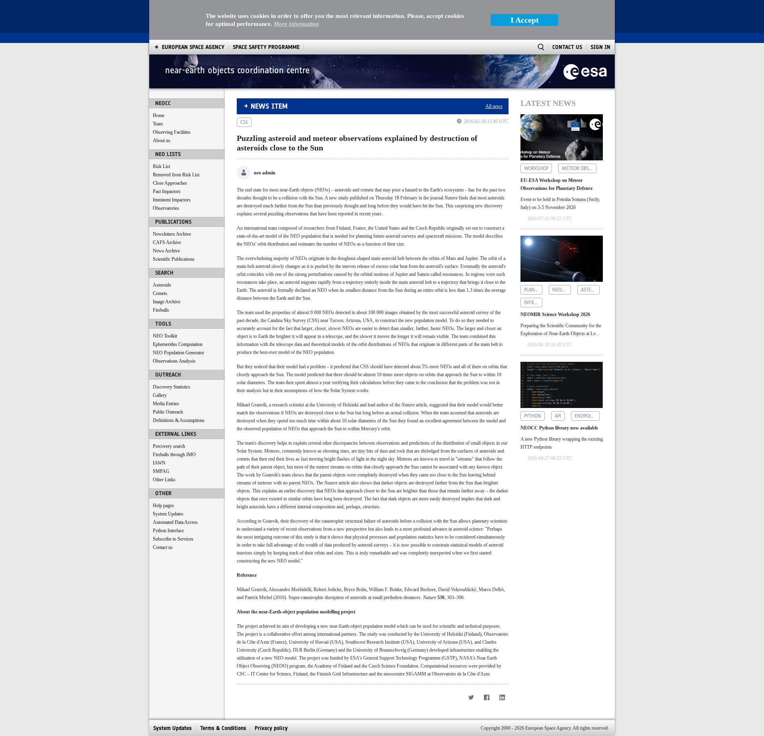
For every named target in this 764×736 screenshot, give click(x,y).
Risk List (161, 166)
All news (494, 106)
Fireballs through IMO (174, 454)
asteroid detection (590, 290)
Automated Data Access (175, 522)
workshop (536, 168)
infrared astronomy (533, 302)
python (532, 416)
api (558, 416)
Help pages (163, 505)
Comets (160, 293)
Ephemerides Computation (178, 344)
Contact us (163, 547)
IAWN (159, 463)
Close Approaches (170, 183)
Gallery (160, 395)
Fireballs (161, 310)
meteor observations (579, 168)
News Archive (166, 251)
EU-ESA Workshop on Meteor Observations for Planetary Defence (556, 184)
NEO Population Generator (178, 352)
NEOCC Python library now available (559, 428)
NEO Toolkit (165, 336)
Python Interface (168, 530)
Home (158, 115)
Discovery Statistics (171, 387)
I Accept (525, 20)
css (244, 122)
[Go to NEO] (585, 71)
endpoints (587, 416)
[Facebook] (487, 697)
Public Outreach (168, 412)
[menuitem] (193, 47)
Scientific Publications (174, 259)
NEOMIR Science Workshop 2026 (555, 314)
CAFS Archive (167, 242)
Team (158, 124)
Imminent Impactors (172, 200)
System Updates (168, 514)
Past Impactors (167, 191)
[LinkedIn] (502, 697)
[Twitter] (471, 697)
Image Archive (166, 302)
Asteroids (162, 285)
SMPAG (161, 471)
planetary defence (533, 290)
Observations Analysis (174, 361)
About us (161, 140)
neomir (561, 290)
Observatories (166, 208)
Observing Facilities (172, 132)
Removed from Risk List (176, 175)
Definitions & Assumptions (179, 420)
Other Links (164, 479)
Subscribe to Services (173, 539)
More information (296, 24)
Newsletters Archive (172, 234)
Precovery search (169, 446)
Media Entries (166, 403)
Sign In (600, 47)
